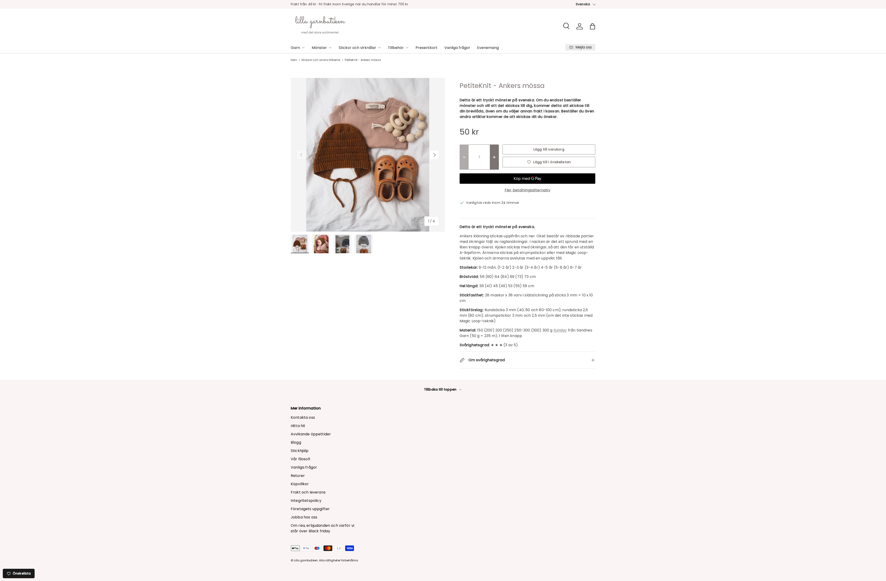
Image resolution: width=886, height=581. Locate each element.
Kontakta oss (303, 417)
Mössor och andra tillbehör (321, 60)
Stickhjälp (300, 450)
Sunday (560, 330)
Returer (298, 475)
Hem (294, 60)
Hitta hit (298, 425)
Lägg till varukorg (548, 149)
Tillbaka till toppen (440, 389)
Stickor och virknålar (357, 47)
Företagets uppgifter (310, 509)
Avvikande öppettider (311, 434)
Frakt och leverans (308, 492)
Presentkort (426, 47)
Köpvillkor (300, 484)
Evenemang (488, 47)
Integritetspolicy (306, 500)
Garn (295, 47)
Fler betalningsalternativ (527, 190)
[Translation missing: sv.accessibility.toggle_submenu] (303, 47)
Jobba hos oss (304, 517)
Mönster (319, 47)
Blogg (296, 442)
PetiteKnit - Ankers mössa (363, 60)
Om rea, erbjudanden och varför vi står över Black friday (322, 528)
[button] (592, 26)
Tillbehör (396, 47)
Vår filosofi (300, 459)
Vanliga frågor (457, 47)
